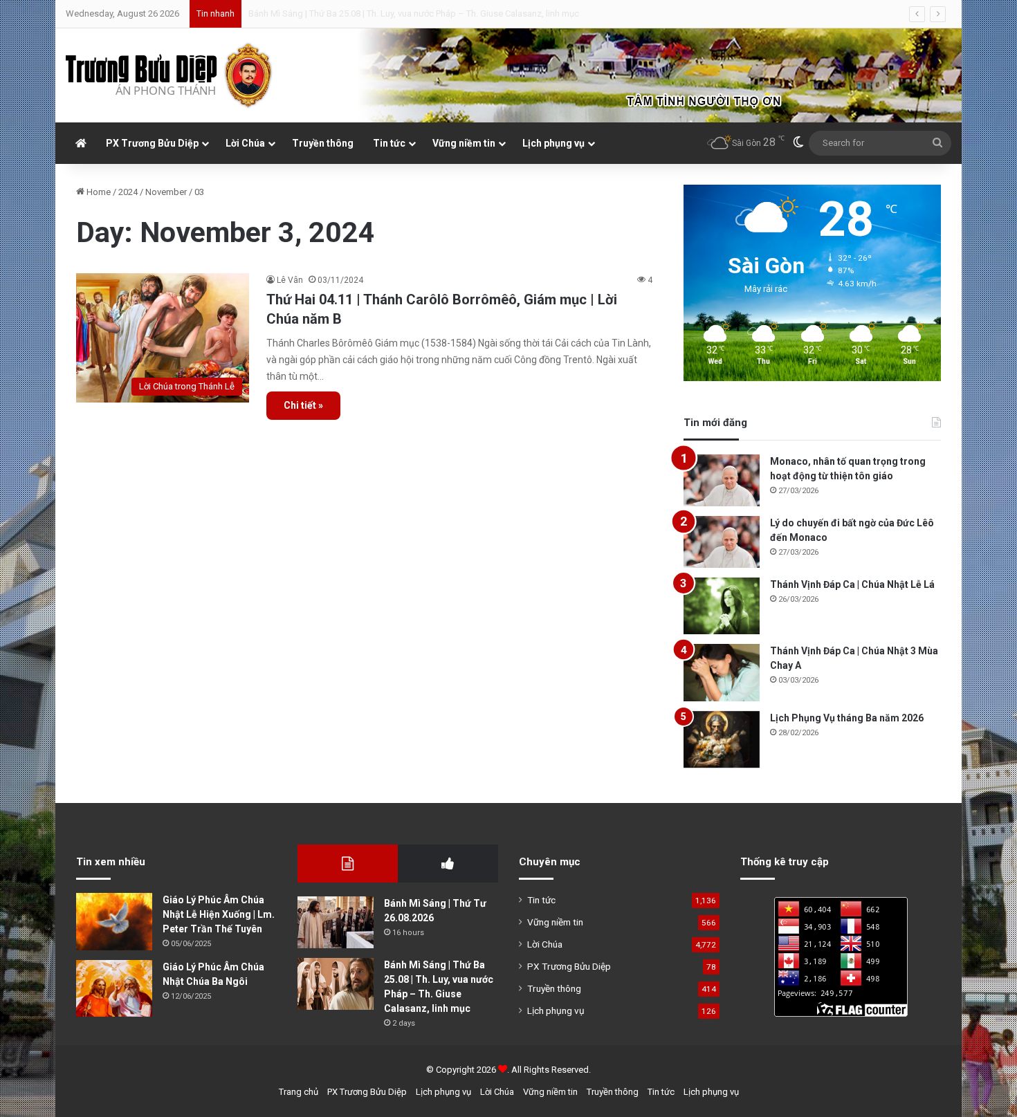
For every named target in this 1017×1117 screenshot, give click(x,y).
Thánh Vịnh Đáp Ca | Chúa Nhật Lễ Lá (852, 584)
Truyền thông (323, 143)
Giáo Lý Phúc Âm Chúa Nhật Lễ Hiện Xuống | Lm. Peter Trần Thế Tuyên (219, 914)
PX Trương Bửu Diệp (152, 143)
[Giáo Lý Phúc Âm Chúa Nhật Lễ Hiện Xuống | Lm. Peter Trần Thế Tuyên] (114, 921)
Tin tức (389, 143)
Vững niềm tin (463, 143)
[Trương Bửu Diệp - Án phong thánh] (169, 75)
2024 (128, 192)
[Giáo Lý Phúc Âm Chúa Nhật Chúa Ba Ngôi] (114, 988)
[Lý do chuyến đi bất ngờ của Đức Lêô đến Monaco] (722, 542)
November (166, 192)
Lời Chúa (245, 143)
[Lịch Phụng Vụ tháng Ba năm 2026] (722, 739)
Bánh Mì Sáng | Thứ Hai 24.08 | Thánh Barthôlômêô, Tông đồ (366, 13)
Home (97, 192)
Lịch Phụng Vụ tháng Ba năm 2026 (847, 717)
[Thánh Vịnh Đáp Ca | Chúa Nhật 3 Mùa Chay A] (722, 672)
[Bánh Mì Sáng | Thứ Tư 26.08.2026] (335, 922)
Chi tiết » (303, 405)
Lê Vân (290, 280)
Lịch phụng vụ (553, 143)
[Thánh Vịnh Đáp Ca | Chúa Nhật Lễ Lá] (722, 606)
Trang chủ (298, 1092)
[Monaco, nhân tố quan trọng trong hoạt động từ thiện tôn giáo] (722, 480)
